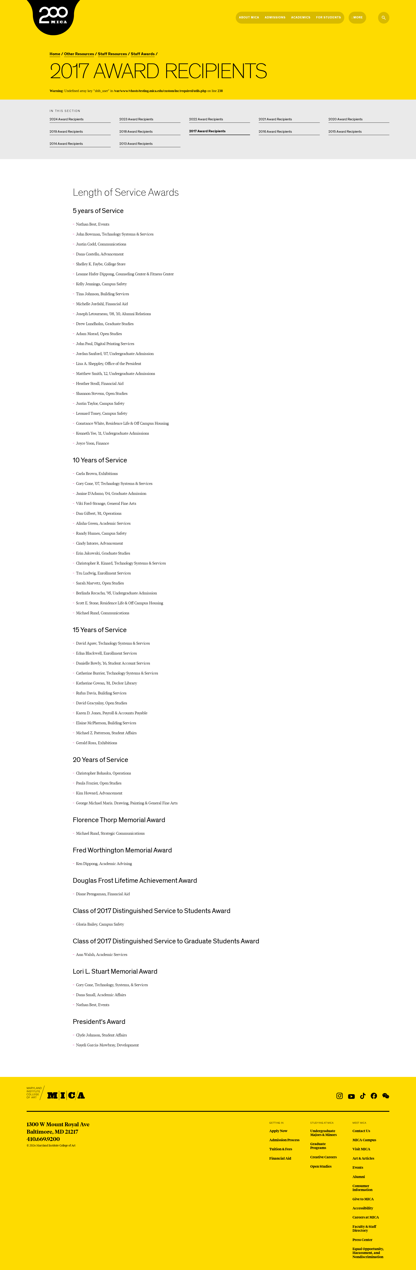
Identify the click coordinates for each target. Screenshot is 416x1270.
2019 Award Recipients (66, 131)
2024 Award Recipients (66, 119)
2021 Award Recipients (275, 119)
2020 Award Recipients (345, 119)
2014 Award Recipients (66, 144)
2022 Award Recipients (206, 119)
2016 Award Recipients (275, 131)
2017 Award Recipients (207, 131)
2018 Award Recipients (136, 131)
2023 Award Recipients (136, 119)
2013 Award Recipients (136, 144)
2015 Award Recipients (345, 131)
